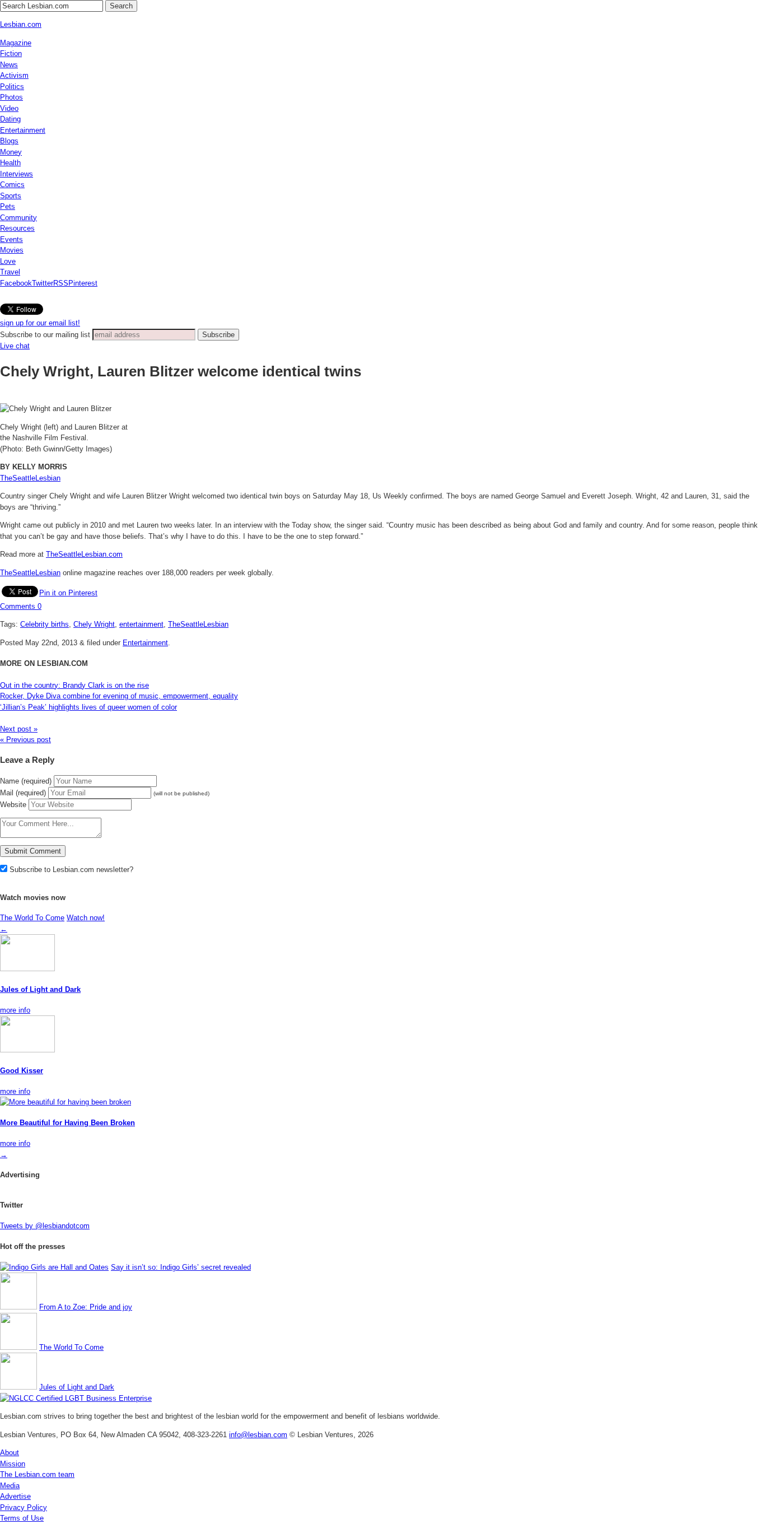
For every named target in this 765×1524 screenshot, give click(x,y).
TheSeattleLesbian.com (84, 554)
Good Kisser (21, 1070)
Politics (12, 86)
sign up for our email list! (40, 323)
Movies (12, 250)
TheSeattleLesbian (30, 478)
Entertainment (22, 130)
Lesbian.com (20, 24)
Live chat (15, 346)
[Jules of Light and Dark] (18, 1387)
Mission (12, 1464)
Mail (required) (23, 793)
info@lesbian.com (258, 1434)
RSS (60, 283)
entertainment (141, 624)
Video (9, 108)
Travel (10, 272)
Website (13, 804)
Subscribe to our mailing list (45, 334)
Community (18, 217)
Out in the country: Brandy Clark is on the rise (74, 685)
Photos (11, 97)
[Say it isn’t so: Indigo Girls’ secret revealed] (54, 1267)
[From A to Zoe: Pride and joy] (18, 1307)
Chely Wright (94, 624)
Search (121, 6)
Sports (10, 196)
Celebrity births (44, 624)
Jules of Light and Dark (40, 989)
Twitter (42, 283)
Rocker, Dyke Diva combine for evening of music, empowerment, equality (119, 696)
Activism (14, 75)
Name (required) (26, 781)
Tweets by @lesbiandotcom (45, 1226)
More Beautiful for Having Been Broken (67, 1122)
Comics (12, 184)
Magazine (15, 43)
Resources (17, 228)
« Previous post (25, 739)
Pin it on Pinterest (68, 593)
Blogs (9, 141)
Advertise (15, 1496)
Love (8, 261)
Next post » (19, 729)
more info (15, 1010)
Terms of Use (22, 1518)
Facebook (16, 283)
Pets (7, 206)
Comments (20, 606)
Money (11, 152)
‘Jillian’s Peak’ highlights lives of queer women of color (88, 707)
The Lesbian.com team (37, 1474)
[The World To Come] (18, 1347)
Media (10, 1485)
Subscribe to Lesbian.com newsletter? (70, 869)
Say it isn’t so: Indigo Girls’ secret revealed (181, 1267)
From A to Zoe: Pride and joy (85, 1307)
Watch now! (86, 918)
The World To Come (32, 918)
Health (10, 163)
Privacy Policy (23, 1507)
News (9, 64)
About (9, 1452)
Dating (10, 119)
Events (11, 239)
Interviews (16, 174)
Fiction (11, 53)
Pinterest (82, 283)
